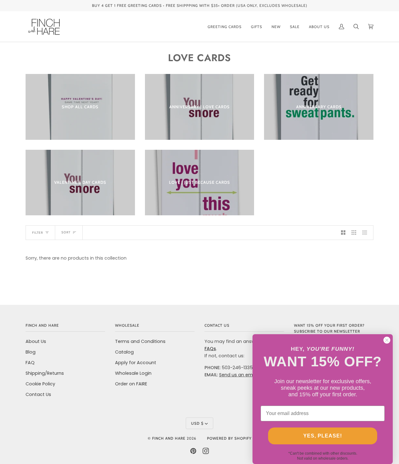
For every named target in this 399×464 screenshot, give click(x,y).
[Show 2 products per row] (343, 233)
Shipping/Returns (45, 373)
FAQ (30, 362)
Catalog (124, 352)
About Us (36, 341)
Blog (31, 352)
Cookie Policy (40, 384)
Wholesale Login (133, 373)
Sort (65, 232)
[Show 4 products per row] (366, 233)
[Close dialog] (386, 340)
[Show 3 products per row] (354, 233)
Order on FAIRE (131, 384)
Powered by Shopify (229, 438)
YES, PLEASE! (322, 435)
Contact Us (38, 394)
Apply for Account (135, 362)
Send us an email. (239, 375)
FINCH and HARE (168, 438)
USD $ (197, 423)
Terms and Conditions (140, 341)
